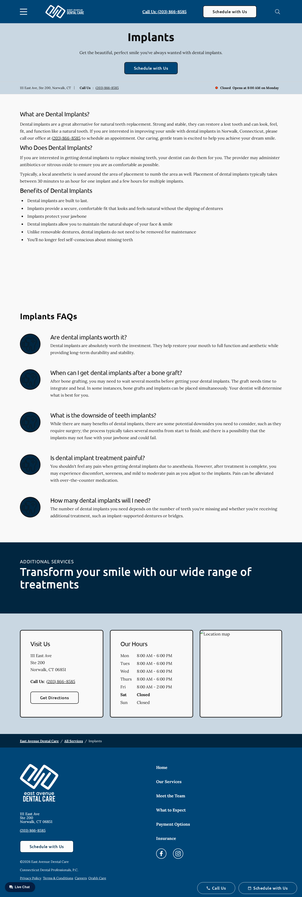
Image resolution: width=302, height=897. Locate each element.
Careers (81, 878)
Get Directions (54, 697)
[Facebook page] (161, 853)
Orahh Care (97, 878)
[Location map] (240, 674)
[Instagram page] (178, 853)
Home (161, 767)
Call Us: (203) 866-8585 (164, 11)
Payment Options (173, 824)
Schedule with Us (230, 11)
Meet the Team (170, 795)
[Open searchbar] (277, 11)
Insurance (166, 838)
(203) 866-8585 (107, 88)
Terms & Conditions (58, 878)
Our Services (169, 781)
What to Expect (171, 810)
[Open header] (24, 11)
